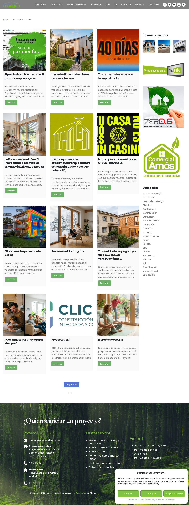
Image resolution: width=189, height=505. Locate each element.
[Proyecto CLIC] (71, 315)
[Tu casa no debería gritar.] (71, 227)
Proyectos (96, 4)
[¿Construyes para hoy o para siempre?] (24, 315)
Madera (147, 232)
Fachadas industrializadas (105, 463)
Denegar (151, 493)
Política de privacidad (154, 500)
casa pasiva (149, 197)
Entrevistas (149, 216)
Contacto (153, 4)
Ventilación (149, 275)
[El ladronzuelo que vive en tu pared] (24, 227)
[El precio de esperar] (118, 315)
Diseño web (81, 493)
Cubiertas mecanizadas (103, 467)
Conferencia (149, 209)
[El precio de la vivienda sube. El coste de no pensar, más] (24, 50)
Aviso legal (170, 500)
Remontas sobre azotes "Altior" (103, 457)
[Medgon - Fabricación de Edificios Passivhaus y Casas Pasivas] (11, 4)
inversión (147, 228)
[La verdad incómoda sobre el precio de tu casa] (71, 50)
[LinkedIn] (184, 5)
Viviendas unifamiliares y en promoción (106, 441)
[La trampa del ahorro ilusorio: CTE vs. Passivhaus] (118, 134)
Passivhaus (149, 255)
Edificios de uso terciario (104, 447)
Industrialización (151, 220)
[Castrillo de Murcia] (149, 46)
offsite (146, 251)
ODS (145, 247)
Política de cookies (136, 500)
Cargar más (71, 384)
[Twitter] (169, 5)
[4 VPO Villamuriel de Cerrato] (164, 46)
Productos (55, 4)
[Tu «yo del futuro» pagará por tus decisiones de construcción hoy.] (118, 227)
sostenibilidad (150, 271)
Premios (147, 259)
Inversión (126, 4)
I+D (115, 4)
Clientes (147, 205)
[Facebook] (165, 5)
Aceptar (128, 493)
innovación (149, 224)
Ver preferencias (174, 493)
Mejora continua (151, 236)
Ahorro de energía (152, 193)
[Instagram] (179, 5)
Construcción (150, 213)
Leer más (11, 102)
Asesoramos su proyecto (150, 445)
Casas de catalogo (153, 201)
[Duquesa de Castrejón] (179, 46)
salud (146, 263)
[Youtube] (174, 5)
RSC (108, 4)
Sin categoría (150, 267)
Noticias (139, 4)
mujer (146, 240)
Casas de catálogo (76, 4)
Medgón (40, 4)
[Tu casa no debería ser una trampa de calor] (118, 50)
